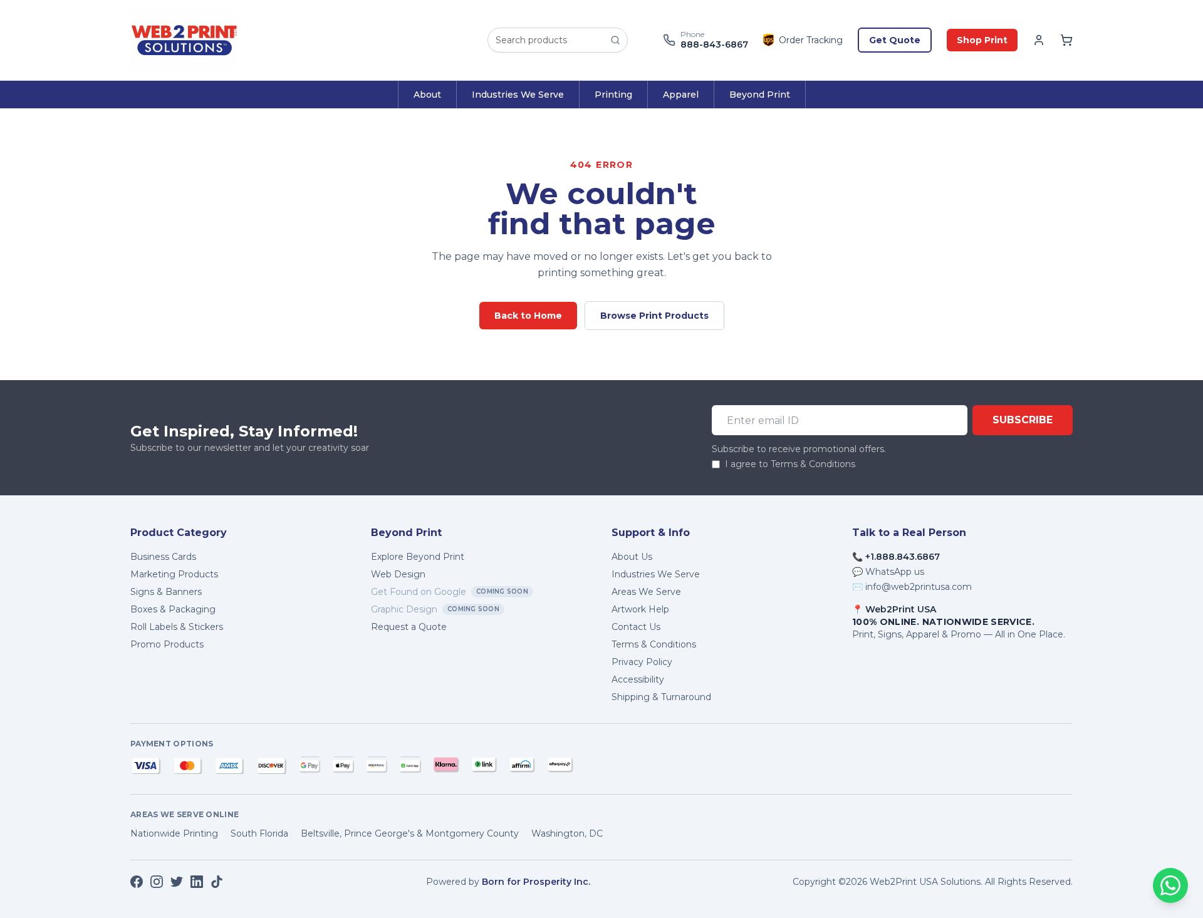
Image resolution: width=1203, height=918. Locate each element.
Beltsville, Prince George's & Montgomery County (410, 833)
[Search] (615, 40)
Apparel (681, 94)
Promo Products (167, 644)
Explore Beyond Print (417, 556)
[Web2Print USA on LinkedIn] (196, 881)
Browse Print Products (654, 315)
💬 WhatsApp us (888, 571)
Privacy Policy (642, 662)
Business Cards (163, 556)
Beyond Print (759, 94)
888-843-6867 (714, 44)
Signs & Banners (166, 591)
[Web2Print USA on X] (176, 881)
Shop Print (982, 40)
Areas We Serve (646, 591)
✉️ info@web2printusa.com (912, 586)
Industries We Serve (518, 94)
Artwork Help (640, 609)
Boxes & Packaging (173, 609)
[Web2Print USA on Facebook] (136, 881)
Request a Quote (409, 626)
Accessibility (638, 679)
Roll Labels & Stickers (176, 626)
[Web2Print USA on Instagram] (156, 881)
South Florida (259, 833)
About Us (632, 556)
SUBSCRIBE (1022, 420)
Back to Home (528, 315)
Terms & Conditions (654, 644)
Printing (613, 94)
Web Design (398, 574)
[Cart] (1066, 40)
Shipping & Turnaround (661, 697)
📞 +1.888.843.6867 (896, 556)
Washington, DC (567, 833)
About (427, 94)
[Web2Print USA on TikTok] (217, 881)
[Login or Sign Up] (1039, 40)
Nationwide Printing (174, 833)
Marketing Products (174, 574)
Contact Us (636, 626)
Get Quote (894, 40)
